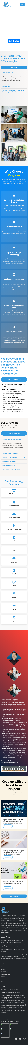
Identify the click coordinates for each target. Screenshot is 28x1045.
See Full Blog (14, 896)
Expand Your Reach (8, 72)
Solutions (3, 969)
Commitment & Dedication (10, 453)
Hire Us (3, 976)
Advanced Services (5, 974)
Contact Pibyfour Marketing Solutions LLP (11, 992)
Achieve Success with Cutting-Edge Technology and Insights (13, 91)
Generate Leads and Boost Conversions (10, 85)
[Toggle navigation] (22, 4)
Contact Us (3, 979)
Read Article (7, 826)
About (2, 966)
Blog (2, 981)
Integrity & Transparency (9, 457)
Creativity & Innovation (9, 461)
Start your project (13, 379)
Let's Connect (14, 67)
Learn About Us (14, 433)
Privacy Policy (4, 1019)
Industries (3, 971)
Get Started (14, 41)
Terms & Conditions (14, 1019)
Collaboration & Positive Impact (11, 439)
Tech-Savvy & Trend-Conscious (11, 469)
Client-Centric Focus (8, 465)
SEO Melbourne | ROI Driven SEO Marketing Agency (14, 954)
